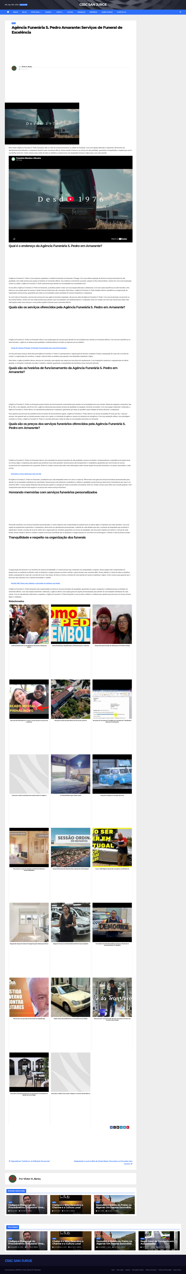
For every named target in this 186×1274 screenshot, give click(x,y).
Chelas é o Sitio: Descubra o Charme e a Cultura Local (67, 1206)
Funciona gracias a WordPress (13, 1270)
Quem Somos (107, 12)
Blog (24, 12)
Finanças (81, 12)
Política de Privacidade (164, 1270)
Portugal (35, 12)
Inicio (15, 12)
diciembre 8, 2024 (60, 1247)
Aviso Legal (120, 1270)
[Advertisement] (70, 50)
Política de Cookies (151, 1270)
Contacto (121, 12)
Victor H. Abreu (27, 67)
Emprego (93, 12)
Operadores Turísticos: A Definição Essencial (30, 1161)
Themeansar (37, 1270)
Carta (59, 12)
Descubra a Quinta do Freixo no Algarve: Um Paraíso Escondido (114, 1206)
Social (70, 12)
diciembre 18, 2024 (17, 1247)
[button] (180, 12)
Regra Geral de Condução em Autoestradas (157, 1242)
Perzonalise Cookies (138, 1270)
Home (113, 1270)
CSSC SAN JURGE (93, 5)
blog (13, 23)
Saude (48, 12)
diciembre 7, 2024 (104, 1247)
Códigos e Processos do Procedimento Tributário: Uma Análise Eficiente (25, 1207)
